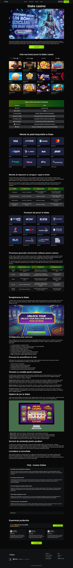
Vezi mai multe (36, 542)
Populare (14, 58)
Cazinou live (28, 58)
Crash (43, 58)
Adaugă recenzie (58, 525)
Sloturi (56, 58)
